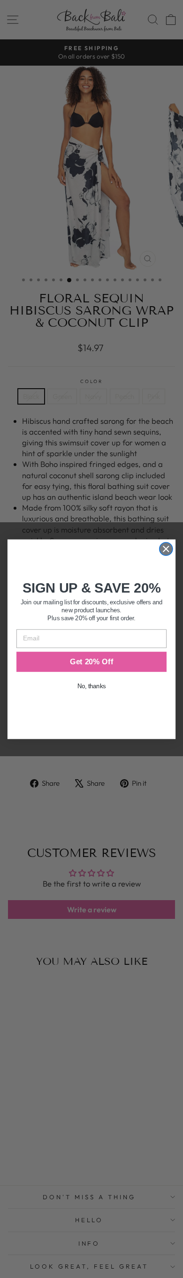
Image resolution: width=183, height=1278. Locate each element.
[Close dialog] (166, 548)
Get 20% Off (91, 661)
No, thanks (91, 686)
